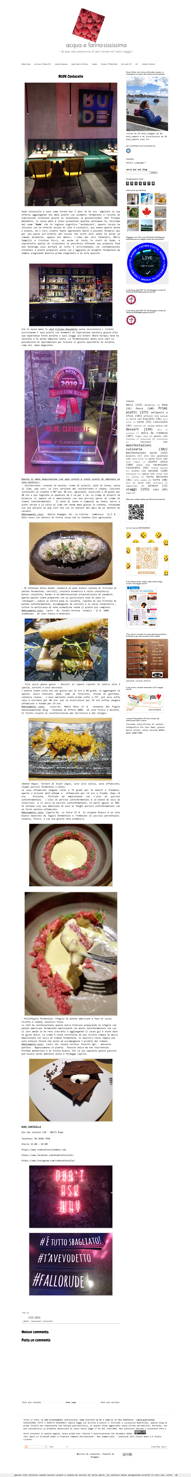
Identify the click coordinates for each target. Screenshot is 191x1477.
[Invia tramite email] (29, 1317)
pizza (139, 465)
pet (136, 64)
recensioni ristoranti (42, 1321)
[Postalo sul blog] (32, 1317)
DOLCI (129, 405)
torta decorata (157, 477)
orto (146, 456)
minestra (130, 456)
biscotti (148, 419)
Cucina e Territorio (109, 64)
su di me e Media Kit (42, 64)
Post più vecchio (110, 1402)
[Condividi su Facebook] (36, 1317)
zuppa (128, 493)
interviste (145, 439)
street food (162, 474)
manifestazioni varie (141, 453)
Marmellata (150, 405)
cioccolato (160, 422)
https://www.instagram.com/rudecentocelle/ (48, 1161)
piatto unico (158, 462)
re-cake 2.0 (126, 64)
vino (156, 489)
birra (133, 419)
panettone (162, 456)
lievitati (145, 442)
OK (176, 1475)
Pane (165, 405)
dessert (132, 429)
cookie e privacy (148, 64)
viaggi (94, 64)
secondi (153, 471)
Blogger (95, 1457)
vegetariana (131, 486)
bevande (164, 416)
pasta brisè (138, 459)
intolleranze (162, 439)
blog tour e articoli (79, 64)
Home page (25, 64)
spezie (145, 474)
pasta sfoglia (133, 462)
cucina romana (61, 64)
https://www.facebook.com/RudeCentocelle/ (48, 1155)
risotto (135, 471)
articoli (148, 416)
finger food (141, 436)
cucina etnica (155, 426)
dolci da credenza (154, 433)
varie (141, 483)
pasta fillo (155, 459)
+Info (169, 1475)
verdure (153, 486)
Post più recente (31, 1402)
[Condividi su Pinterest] (39, 1317)
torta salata (140, 480)
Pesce (139, 408)
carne (140, 422)
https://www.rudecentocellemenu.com (44, 1150)
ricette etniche (159, 468)
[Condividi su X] (34, 1317)
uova (128, 483)
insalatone (130, 439)
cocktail (137, 426)
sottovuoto (131, 474)
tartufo (135, 477)
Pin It (26, 1313)
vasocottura (158, 483)
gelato (157, 436)
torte (156, 480)
